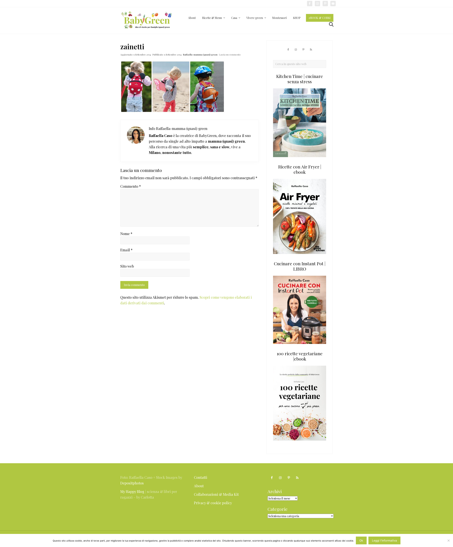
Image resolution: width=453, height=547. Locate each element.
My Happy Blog (132, 491)
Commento (130, 186)
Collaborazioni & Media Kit (216, 494)
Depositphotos (132, 483)
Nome (126, 233)
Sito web (127, 266)
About (199, 485)
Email (126, 249)
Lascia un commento (230, 54)
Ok (361, 540)
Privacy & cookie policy (213, 502)
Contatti (200, 477)
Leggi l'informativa (384, 540)
